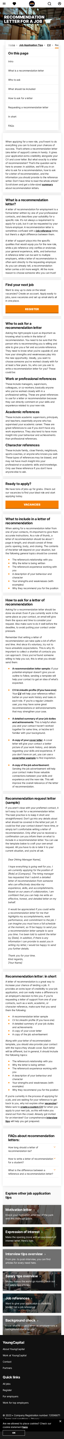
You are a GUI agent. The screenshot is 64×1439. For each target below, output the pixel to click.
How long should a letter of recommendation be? (23, 1149)
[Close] (60, 1423)
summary (47, 184)
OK (14, 1433)
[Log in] (59, 3)
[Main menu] (4, 3)
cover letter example (24, 757)
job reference (43, 230)
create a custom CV (31, 1106)
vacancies (50, 1103)
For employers (10, 1396)
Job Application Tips (31, 45)
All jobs (6, 1383)
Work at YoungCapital (14, 1355)
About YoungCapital (14, 1349)
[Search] (51, 4)
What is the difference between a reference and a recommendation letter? (30, 1172)
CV (49, 45)
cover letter (35, 740)
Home (11, 45)
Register (32, 309)
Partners (7, 1367)
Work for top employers (16, 1402)
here (25, 1427)
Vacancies (32, 504)
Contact (7, 1361)
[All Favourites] (14, 4)
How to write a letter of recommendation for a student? (30, 1160)
